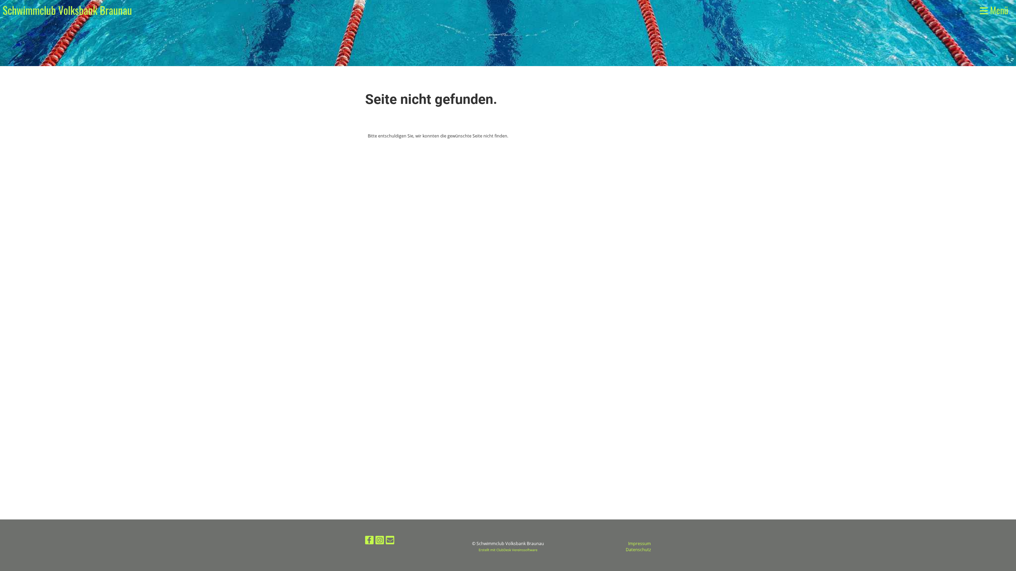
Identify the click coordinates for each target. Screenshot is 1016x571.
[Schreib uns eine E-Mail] (390, 541)
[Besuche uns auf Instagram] (379, 541)
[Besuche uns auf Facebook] (369, 541)
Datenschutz (638, 549)
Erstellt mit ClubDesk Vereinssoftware (508, 549)
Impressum (639, 543)
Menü (998, 10)
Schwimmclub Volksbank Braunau (67, 10)
